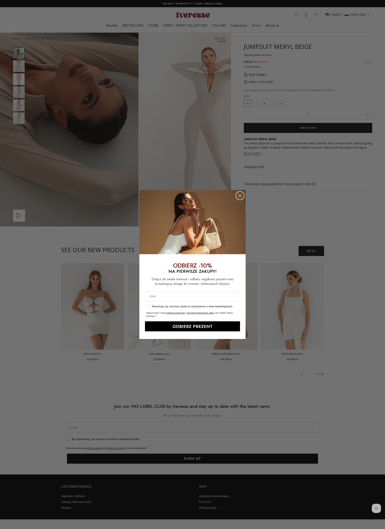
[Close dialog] (240, 197)
